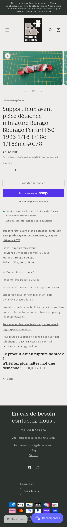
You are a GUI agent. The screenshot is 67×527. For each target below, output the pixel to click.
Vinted (33, 455)
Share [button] (10, 378)
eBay (33, 450)
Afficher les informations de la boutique (29, 221)
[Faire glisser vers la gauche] (26, 91)
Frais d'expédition (23, 157)
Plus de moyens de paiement (33, 201)
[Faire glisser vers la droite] (41, 91)
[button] (7, 30)
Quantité (7, 163)
